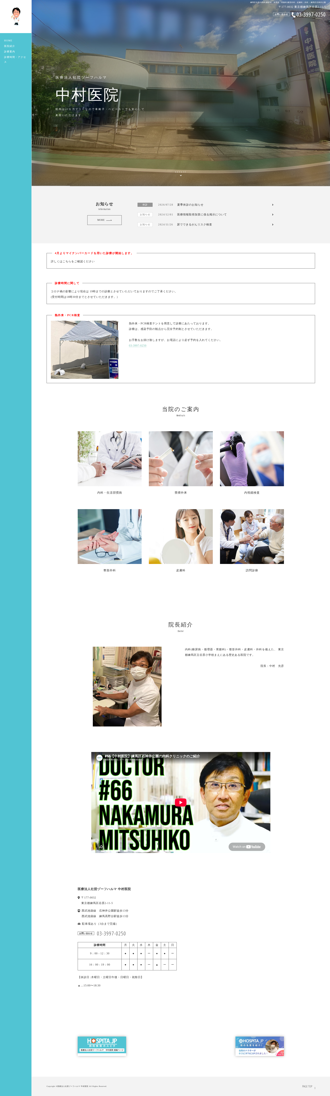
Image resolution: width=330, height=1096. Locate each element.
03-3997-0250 (137, 345)
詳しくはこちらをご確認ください (73, 261)
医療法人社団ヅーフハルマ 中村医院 (72, 1086)
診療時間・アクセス (15, 59)
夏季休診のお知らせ (173, 204)
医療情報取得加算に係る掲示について (183, 214)
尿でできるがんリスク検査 (176, 224)
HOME (8, 40)
